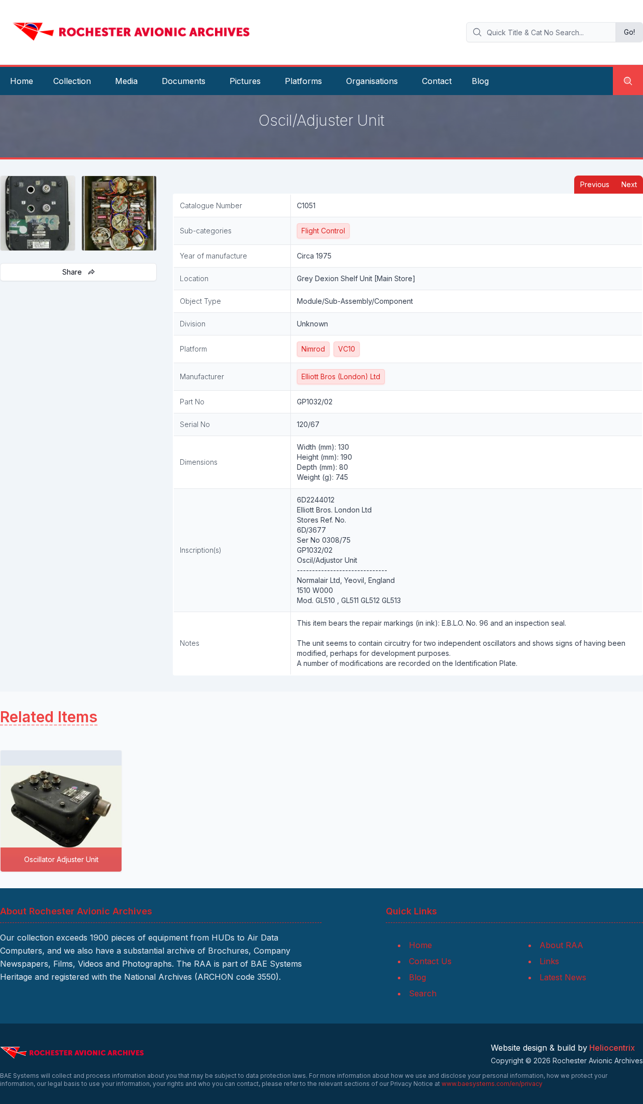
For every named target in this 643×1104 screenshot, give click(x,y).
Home (21, 81)
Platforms (303, 81)
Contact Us (430, 961)
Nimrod (313, 349)
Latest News (563, 977)
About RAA (561, 945)
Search (423, 993)
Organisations (372, 81)
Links (549, 961)
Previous (594, 184)
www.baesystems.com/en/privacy (492, 1083)
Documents (183, 81)
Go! (629, 32)
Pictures (245, 81)
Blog (480, 81)
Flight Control (323, 230)
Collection (72, 81)
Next (629, 184)
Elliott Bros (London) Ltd (340, 376)
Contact (437, 81)
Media (126, 81)
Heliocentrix (612, 1048)
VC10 (346, 349)
